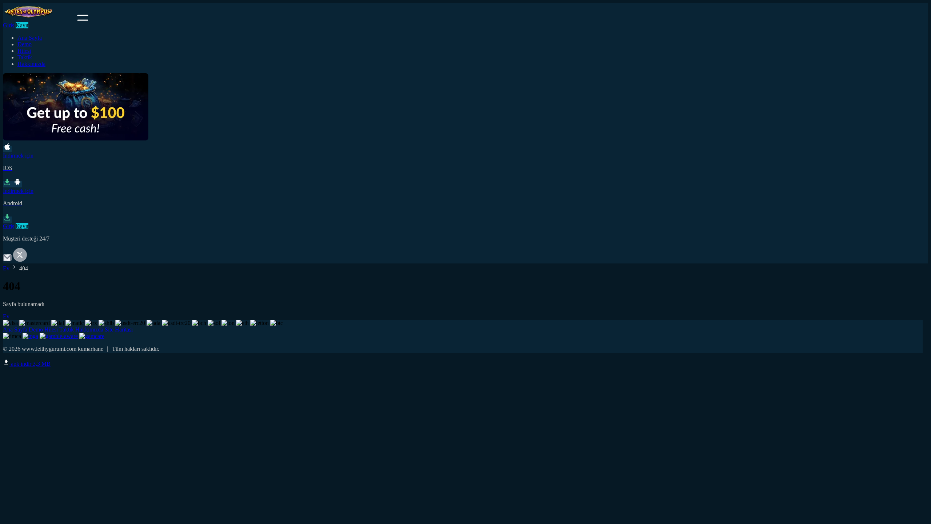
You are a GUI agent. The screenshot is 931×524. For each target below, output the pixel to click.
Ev (6, 268)
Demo (24, 44)
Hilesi (24, 51)
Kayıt (22, 25)
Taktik (24, 57)
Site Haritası (119, 329)
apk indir (30, 364)
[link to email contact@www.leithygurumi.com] (7, 260)
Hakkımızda (31, 64)
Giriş (8, 25)
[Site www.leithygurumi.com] (39, 19)
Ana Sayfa (29, 38)
